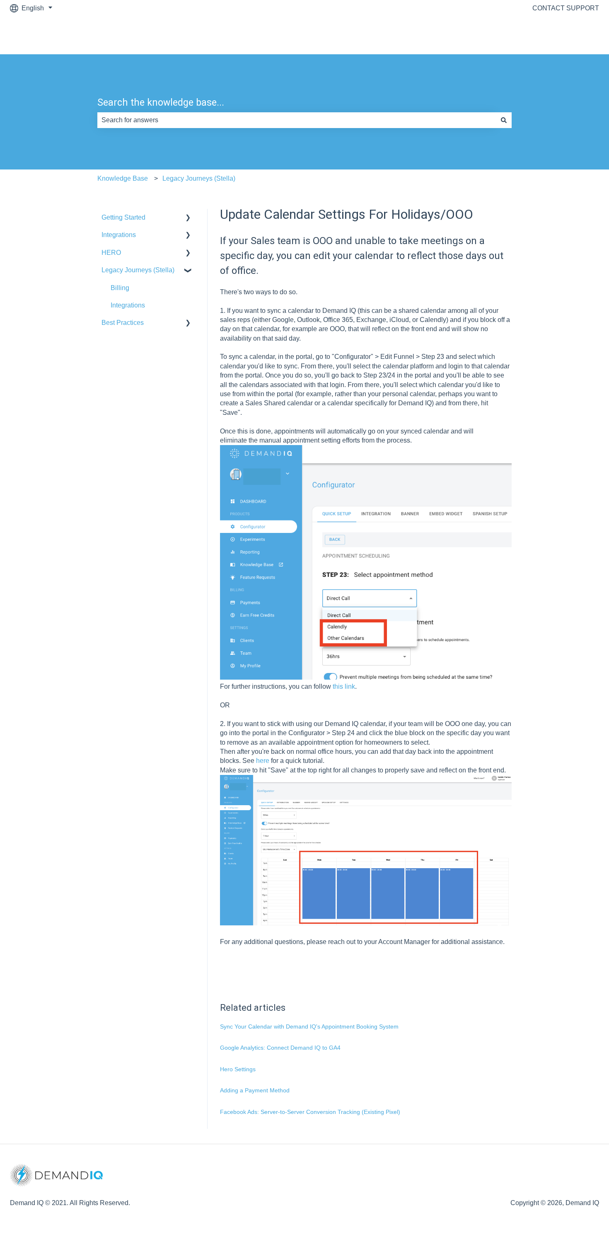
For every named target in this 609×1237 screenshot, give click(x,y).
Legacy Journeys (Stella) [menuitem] (138, 270)
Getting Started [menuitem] (123, 217)
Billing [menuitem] (120, 287)
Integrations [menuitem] (119, 234)
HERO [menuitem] (111, 252)
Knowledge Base (122, 178)
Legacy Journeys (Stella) (198, 178)
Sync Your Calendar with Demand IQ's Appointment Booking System (309, 1026)
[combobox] (296, 120)
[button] (188, 218)
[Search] (504, 120)
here (262, 760)
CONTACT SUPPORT (565, 8)
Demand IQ (574, 35)
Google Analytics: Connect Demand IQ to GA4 (280, 1047)
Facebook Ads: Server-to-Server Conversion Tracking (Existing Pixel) (310, 1112)
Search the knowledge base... (160, 102)
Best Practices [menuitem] (123, 322)
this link (344, 686)
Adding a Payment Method (255, 1090)
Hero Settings (238, 1069)
